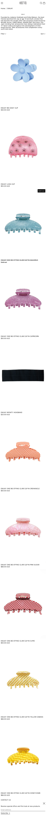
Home (3, 8)
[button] (41, 3)
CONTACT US (6, 800)
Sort (42, 34)
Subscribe (4, 813)
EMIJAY (10, 8)
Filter (3, 34)
